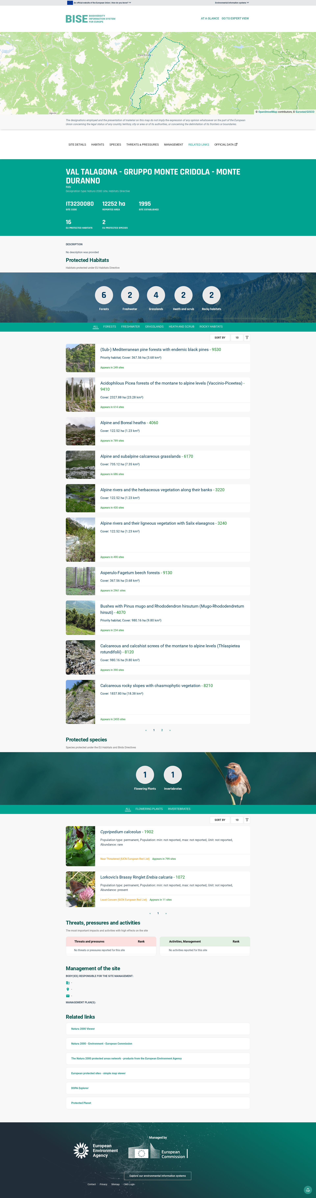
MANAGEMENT (173, 144)
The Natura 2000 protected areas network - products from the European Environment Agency (126, 1058)
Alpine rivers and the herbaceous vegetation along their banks (162, 489)
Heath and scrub (181, 326)
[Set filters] (247, 337)
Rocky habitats (211, 326)
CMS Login (129, 1184)
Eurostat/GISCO (305, 111)
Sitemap (115, 1184)
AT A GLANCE (210, 18)
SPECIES (115, 144)
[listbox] (99, 3)
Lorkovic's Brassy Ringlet (142, 877)
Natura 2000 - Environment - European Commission (101, 1043)
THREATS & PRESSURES (142, 144)
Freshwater (130, 326)
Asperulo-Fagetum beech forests (136, 572)
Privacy (103, 1184)
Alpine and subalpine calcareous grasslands (146, 456)
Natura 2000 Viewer (83, 1028)
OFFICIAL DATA (224, 144)
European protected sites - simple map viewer (98, 1073)
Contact (92, 1184)
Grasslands (154, 326)
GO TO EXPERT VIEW (235, 18)
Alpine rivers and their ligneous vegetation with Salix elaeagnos (163, 523)
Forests (109, 326)
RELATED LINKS (198, 144)
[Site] (132, 19)
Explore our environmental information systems (158, 1175)
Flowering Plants (149, 809)
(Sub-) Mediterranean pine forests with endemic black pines (160, 349)
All (95, 326)
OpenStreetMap (267, 111)
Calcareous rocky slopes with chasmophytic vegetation (156, 685)
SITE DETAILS (77, 144)
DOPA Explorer (80, 1088)
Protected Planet (81, 1103)
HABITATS (97, 144)
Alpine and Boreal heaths (129, 422)
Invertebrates (179, 809)
